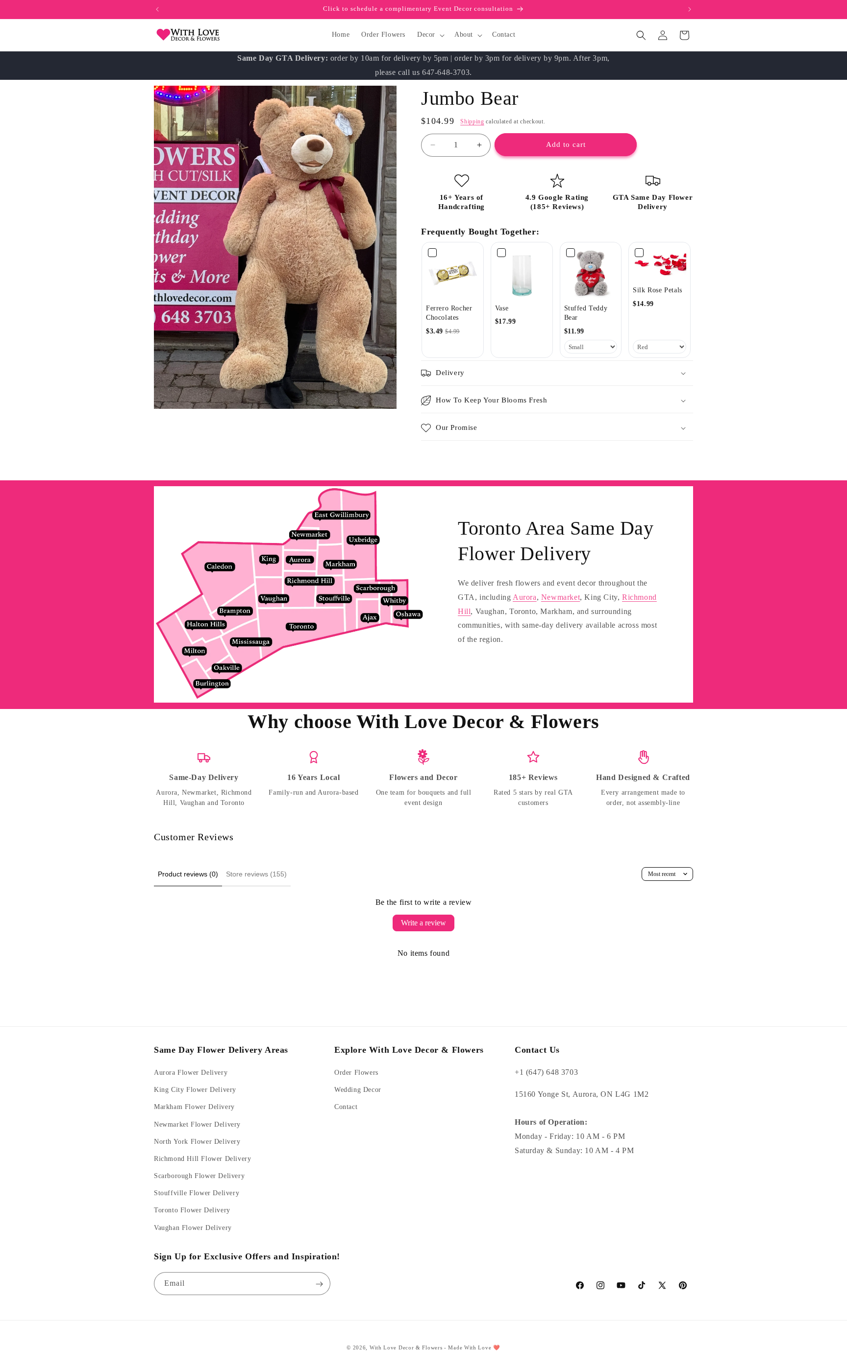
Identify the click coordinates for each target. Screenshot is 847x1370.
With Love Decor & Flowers (406, 1347)
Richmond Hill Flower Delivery (202, 1158)
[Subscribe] (319, 1284)
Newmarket (560, 597)
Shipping (472, 121)
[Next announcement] (689, 9)
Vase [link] (501, 308)
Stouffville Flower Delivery (196, 1193)
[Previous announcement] (157, 9)
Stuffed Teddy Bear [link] (586, 313)
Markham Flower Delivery (194, 1107)
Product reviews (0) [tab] (188, 874)
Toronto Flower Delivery (192, 1210)
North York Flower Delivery (197, 1141)
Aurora (525, 597)
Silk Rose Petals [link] (657, 290)
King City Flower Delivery (195, 1090)
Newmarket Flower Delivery (197, 1124)
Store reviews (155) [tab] (256, 874)
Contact (345, 1107)
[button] (429, 34)
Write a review (423, 923)
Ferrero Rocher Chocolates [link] (449, 313)
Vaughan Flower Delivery (193, 1227)
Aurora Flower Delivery (190, 1072)
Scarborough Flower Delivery (199, 1176)
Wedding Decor (357, 1090)
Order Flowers (356, 1072)
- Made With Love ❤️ (472, 1347)
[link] (452, 273)
